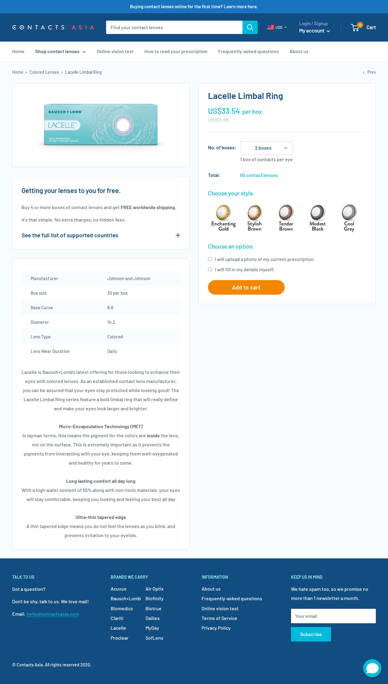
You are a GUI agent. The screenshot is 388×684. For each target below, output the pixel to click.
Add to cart (246, 287)
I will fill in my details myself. (244, 269)
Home (18, 51)
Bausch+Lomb (126, 598)
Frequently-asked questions (248, 51)
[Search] (250, 27)
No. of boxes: (222, 147)
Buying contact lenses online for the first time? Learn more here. (194, 6)
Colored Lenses (44, 72)
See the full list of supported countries (70, 235)
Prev (371, 72)
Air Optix (155, 588)
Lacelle (118, 628)
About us (299, 51)
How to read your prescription (176, 51)
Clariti (117, 618)
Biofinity (155, 598)
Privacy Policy (216, 628)
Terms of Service (219, 618)
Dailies (153, 618)
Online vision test (115, 51)
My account (312, 30)
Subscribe (311, 634)
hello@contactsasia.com (53, 614)
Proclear (120, 638)
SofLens (154, 638)
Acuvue (119, 588)
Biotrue (154, 608)
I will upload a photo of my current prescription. (265, 259)
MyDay (152, 628)
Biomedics (122, 608)
